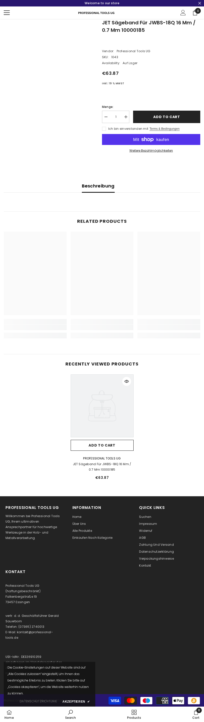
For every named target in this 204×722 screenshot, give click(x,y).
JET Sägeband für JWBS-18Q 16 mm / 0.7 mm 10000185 (102, 467)
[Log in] (183, 12)
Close (200, 3)
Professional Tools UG (134, 51)
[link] (35, 327)
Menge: (107, 107)
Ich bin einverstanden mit (128, 129)
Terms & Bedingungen (165, 129)
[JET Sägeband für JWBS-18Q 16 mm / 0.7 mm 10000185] (102, 405)
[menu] (7, 13)
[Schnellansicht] (126, 381)
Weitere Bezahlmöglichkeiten (151, 150)
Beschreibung (98, 186)
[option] (102, 429)
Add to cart (166, 116)
